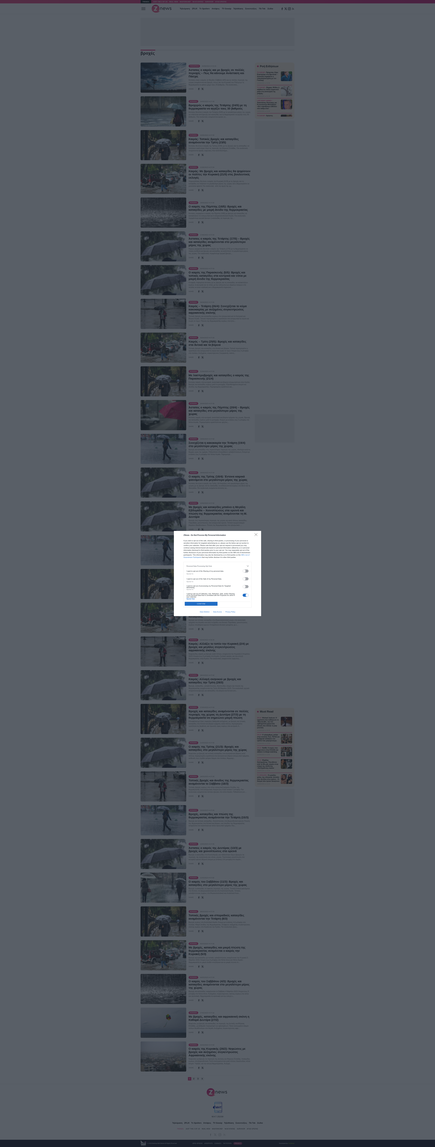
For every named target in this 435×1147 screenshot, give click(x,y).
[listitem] (217, 566)
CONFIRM (201, 604)
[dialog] (217, 573)
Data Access (217, 612)
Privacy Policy (230, 612)
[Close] (257, 535)
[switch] (246, 571)
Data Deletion (205, 612)
